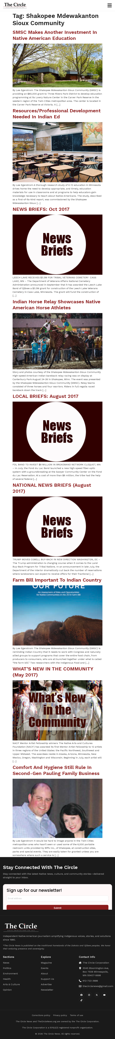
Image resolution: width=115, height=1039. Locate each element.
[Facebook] (81, 995)
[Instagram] (89, 995)
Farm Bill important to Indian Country (57, 580)
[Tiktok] (81, 1000)
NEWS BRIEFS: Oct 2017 (41, 209)
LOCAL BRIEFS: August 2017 (45, 396)
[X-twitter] (96, 995)
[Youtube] (104, 995)
